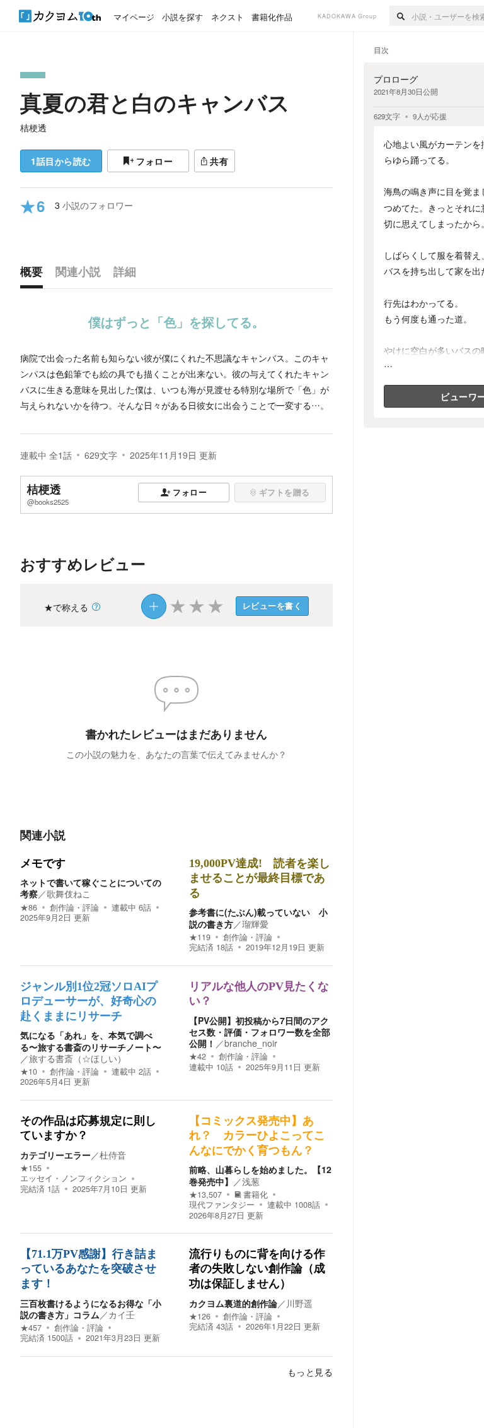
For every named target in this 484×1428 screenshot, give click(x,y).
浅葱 (251, 1181)
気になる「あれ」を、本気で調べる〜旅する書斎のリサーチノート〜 (90, 1041)
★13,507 (205, 1194)
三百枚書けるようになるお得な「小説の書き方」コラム (90, 1309)
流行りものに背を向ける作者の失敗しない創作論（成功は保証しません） (257, 1269)
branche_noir (250, 1043)
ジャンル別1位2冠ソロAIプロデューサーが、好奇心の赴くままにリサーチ (89, 1001)
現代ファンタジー (222, 1204)
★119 (199, 937)
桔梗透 (33, 127)
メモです (43, 863)
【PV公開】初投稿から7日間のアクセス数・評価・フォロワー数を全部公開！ (259, 1031)
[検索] (400, 16)
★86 (28, 907)
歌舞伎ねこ (69, 893)
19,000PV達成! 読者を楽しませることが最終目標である (259, 878)
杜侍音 (113, 1154)
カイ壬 (121, 1314)
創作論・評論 (74, 907)
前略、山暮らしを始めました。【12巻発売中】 (260, 1175)
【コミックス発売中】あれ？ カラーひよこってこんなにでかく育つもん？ (257, 1135)
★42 (197, 1056)
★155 (31, 1168)
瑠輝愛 (255, 924)
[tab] (34, 274)
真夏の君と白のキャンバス (155, 102)
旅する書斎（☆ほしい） (77, 1058)
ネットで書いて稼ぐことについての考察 (90, 888)
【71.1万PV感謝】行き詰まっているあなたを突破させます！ (89, 1269)
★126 (199, 1316)
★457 (31, 1328)
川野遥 (299, 1303)
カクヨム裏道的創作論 (233, 1303)
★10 (28, 1071)
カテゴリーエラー (55, 1154)
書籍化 (255, 1194)
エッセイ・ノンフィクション (73, 1178)
